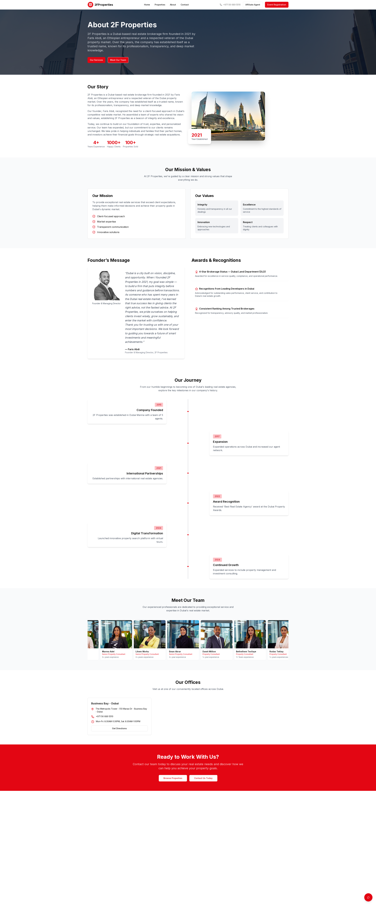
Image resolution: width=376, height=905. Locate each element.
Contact (185, 4)
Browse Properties (172, 778)
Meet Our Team (118, 60)
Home (147, 4)
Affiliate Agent (252, 4)
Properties (160, 4)
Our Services (96, 60)
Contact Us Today (203, 778)
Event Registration (276, 4)
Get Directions (119, 728)
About (173, 4)
